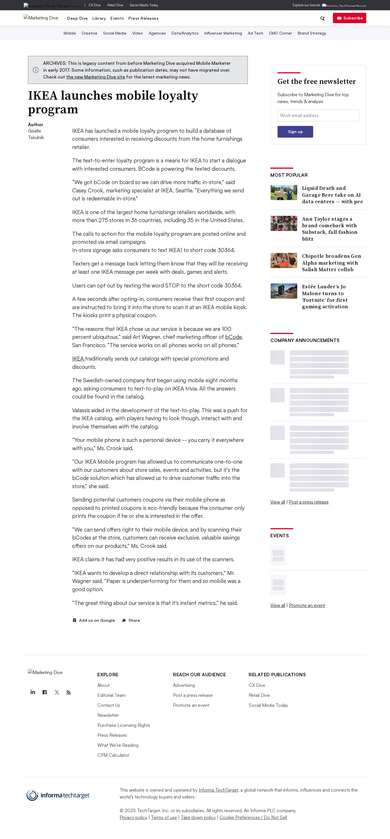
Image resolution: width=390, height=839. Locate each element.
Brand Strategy (312, 33)
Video (137, 33)
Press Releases (143, 18)
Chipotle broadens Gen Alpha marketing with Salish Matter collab (331, 263)
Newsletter (108, 715)
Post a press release (309, 502)
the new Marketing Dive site (95, 77)
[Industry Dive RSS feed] (69, 693)
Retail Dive (115, 5)
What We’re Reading (117, 745)
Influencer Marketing (223, 33)
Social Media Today (144, 5)
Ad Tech (255, 33)
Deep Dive (77, 18)
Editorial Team (111, 695)
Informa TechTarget (218, 790)
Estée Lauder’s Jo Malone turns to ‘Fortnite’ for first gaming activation (325, 296)
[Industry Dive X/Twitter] (57, 693)
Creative (89, 33)
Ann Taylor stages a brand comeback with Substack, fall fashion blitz (330, 229)
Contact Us (108, 705)
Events (117, 18)
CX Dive (94, 5)
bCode (233, 336)
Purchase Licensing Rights (123, 725)
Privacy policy (133, 817)
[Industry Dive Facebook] (45, 693)
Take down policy (198, 817)
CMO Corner (280, 33)
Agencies (157, 33)
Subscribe (353, 17)
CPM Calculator (113, 755)
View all (277, 502)
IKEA (78, 358)
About (103, 685)
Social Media (114, 33)
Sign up (295, 131)
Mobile (70, 33)
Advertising (184, 685)
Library (99, 18)
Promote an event (307, 605)
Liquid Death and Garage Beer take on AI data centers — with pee (332, 195)
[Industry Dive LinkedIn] (33, 693)
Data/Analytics (185, 33)
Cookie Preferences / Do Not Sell (253, 817)
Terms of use (164, 817)
